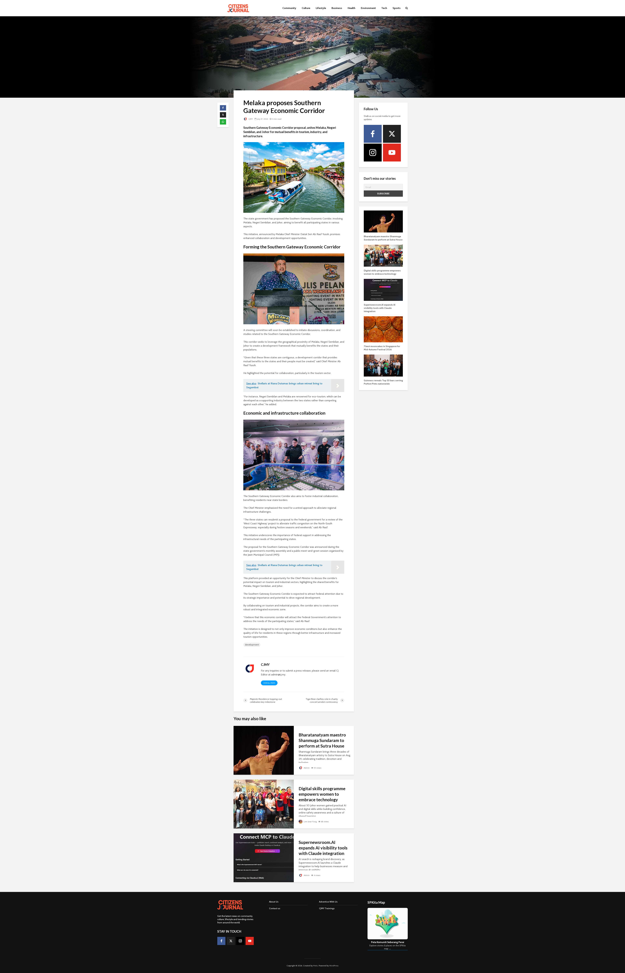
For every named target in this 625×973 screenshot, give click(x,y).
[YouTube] (392, 152)
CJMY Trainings (327, 908)
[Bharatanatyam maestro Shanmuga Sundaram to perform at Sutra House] (264, 749)
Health (351, 8)
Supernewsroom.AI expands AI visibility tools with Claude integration (323, 848)
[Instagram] (373, 152)
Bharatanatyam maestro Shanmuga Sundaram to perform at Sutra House (322, 740)
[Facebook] (373, 134)
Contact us (274, 908)
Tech (384, 8)
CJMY (250, 119)
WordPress (333, 965)
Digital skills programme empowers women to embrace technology (322, 794)
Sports (397, 8)
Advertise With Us (328, 901)
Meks (315, 965)
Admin (306, 768)
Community (289, 8)
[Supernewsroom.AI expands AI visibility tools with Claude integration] (264, 857)
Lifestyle (321, 8)
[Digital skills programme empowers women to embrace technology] (264, 803)
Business (337, 8)
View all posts (269, 683)
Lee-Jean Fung (310, 821)
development (252, 644)
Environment (368, 8)
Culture (306, 8)
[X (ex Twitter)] (392, 134)
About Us (273, 901)
